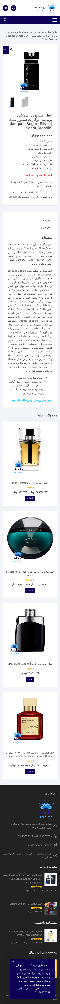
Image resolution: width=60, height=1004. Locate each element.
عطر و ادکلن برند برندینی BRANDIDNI (27, 196)
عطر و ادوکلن (44, 32)
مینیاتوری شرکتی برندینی (25, 191)
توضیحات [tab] (47, 220)
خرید (30, 679)
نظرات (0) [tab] (46, 227)
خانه (55, 32)
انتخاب (30, 498)
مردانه (33, 32)
